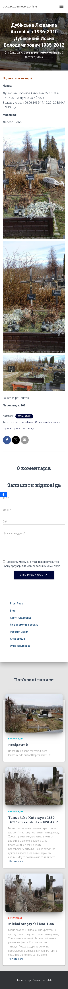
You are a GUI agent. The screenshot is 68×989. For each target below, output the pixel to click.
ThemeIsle (46, 980)
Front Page (16, 603)
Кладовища (17, 638)
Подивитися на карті (17, 78)
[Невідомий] (34, 713)
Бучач (7, 428)
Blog (13, 610)
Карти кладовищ (20, 617)
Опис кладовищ (20, 645)
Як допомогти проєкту (24, 624)
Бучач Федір (24, 416)
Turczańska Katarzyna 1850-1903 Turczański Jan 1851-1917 (33, 819)
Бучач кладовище (23, 428)
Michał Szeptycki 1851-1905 (31, 924)
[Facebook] (3, 494)
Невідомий (18, 745)
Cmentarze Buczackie (47, 422)
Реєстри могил (19, 631)
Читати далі (16, 861)
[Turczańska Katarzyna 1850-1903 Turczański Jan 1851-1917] (34, 786)
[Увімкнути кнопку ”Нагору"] (60, 981)
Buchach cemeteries (21, 422)
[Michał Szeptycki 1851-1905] (34, 892)
